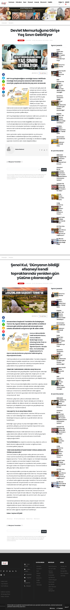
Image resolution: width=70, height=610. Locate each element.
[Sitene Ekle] (5, 575)
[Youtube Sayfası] (10, 571)
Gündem (19, 2)
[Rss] (16, 571)
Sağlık (50, 2)
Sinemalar (51, 582)
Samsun (11, 2)
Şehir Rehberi (52, 587)
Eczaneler (51, 575)
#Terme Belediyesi (19, 519)
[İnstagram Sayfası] (7, 571)
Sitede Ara (63, 566)
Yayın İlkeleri (4, 584)
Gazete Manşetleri (52, 590)
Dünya (38, 582)
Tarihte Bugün (53, 580)
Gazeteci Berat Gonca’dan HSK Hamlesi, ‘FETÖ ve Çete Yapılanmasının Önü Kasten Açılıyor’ (62, 174)
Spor (24, 2)
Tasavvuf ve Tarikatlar (61, 65)
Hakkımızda (4, 581)
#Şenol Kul (29, 519)
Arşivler (28, 578)
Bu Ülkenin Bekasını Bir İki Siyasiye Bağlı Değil (61, 241)
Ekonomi (43, 2)
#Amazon (37, 519)
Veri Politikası (4, 586)
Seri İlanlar (51, 584)
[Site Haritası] (2, 575)
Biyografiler (64, 571)
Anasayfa (4, 23)
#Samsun (10, 519)
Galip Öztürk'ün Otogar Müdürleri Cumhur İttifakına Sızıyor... (60, 208)
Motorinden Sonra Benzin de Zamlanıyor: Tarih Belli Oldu (61, 141)
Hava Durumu (53, 566)
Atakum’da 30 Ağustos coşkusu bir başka (61, 73)
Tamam (60, 608)
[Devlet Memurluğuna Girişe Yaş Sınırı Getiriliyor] (24, 57)
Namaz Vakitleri (51, 572)
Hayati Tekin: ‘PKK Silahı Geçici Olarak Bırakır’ (61, 220)
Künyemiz (27, 583)
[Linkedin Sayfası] (13, 571)
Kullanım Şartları (5, 592)
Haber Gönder (5, 596)
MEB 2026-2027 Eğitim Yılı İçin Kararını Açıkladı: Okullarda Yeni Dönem (61, 159)
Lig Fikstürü (52, 577)
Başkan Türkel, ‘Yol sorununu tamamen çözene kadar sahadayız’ (61, 118)
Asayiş (36, 2)
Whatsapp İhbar (5, 594)
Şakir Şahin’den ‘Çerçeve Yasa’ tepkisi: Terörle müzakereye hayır (61, 55)
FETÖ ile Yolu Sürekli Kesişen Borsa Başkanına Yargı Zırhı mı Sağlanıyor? (61, 230)
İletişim (28, 586)
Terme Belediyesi (12, 442)
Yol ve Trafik (52, 569)
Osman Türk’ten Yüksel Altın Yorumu (60, 196)
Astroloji (63, 575)
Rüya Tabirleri (64, 573)
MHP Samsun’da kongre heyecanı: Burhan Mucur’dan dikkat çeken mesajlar (61, 86)
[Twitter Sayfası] (4, 571)
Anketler (63, 569)
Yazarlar (29, 574)
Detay (53, 608)
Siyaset (30, 2)
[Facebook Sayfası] (2, 571)
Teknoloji (38, 585)
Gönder (44, 169)
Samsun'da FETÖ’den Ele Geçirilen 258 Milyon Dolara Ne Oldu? (61, 187)
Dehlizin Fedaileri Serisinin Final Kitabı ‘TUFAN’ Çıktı (61, 129)
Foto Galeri (27, 565)
